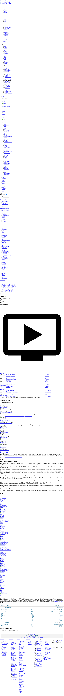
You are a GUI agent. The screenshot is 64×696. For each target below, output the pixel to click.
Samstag (5, 11)
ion (4, 160)
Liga (2, 196)
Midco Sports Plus (7, 163)
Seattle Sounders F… (8, 91)
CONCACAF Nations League (5, 420)
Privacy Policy (6, 632)
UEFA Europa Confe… (7, 27)
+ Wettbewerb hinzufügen (6, 210)
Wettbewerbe (2, 208)
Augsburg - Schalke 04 (9, 386)
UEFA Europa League (5, 218)
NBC (5, 127)
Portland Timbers (7, 88)
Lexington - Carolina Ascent (10, 394)
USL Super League (48, 390)
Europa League (6, 25)
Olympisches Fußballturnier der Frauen (6, 423)
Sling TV (29, 640)
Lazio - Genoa (8, 387)
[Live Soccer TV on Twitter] (38, 665)
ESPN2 (5, 129)
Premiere (5, 167)
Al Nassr (5, 63)
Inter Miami (13, 653)
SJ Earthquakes (13, 669)
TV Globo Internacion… (21, 660)
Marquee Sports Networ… (8, 161)
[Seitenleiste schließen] (0, 293)
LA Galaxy (7, 90)
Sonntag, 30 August (3, 385)
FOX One (5, 158)
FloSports (5, 157)
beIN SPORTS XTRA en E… (8, 151)
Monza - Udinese (8, 381)
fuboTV (5, 137)
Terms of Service (12, 632)
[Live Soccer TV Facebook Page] (38, 663)
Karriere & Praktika (48, 645)
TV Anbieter (28, 639)
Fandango (5, 156)
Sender (3, 96)
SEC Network (6, 168)
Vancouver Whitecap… (8, 81)
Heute (5, 9)
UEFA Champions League (6, 215)
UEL (3, 180)
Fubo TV (29, 641)
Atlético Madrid (6, 54)
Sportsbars (46, 647)
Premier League (6, 28)
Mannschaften (4, 42)
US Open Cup (6, 20)
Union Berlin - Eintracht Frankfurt (11, 379)
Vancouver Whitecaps (13, 666)
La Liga (5, 29)
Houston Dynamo (7, 82)
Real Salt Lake (7, 87)
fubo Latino (4, 263)
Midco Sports (6, 162)
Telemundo (6, 141)
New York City (13, 657)
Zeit (4, 196)
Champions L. (4, 179)
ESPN (3, 231)
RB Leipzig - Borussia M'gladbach (11, 378)
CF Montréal (7, 78)
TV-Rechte (2, 301)
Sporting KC (14, 679)
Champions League (5, 643)
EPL (3, 185)
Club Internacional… (8, 68)
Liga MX (5, 39)
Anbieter (46, 646)
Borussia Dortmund (7, 60)
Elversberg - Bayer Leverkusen (10, 376)
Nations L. (3, 181)
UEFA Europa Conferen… (4, 646)
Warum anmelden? (16, 630)
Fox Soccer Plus (6, 130)
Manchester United (13, 643)
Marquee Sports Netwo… (21, 682)
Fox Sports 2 (6, 133)
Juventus (12, 646)
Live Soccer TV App (48, 641)
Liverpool (5, 48)
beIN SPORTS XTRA (7, 150)
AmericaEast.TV (4, 253)
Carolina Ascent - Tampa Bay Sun (11, 383)
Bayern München (13, 648)
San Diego (13, 675)
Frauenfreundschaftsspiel (4, 437)
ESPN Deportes (6, 131)
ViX (4, 171)
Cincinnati (12, 656)
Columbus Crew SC (8, 79)
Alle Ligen (3, 41)
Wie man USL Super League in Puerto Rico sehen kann (13, 457)
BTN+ (5, 152)
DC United (6, 76)
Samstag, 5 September (3, 391)
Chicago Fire (7, 69)
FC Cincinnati (7, 72)
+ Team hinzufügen (5, 201)
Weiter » (1, 372)
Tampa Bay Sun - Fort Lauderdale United (12, 396)
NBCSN (5, 140)
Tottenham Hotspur (7, 50)
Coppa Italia (6, 35)
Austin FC (6, 92)
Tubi (3, 274)
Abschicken (11, 630)
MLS (3, 640)
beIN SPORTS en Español (6, 240)
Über (1, 302)
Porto (5, 59)
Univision (5, 144)
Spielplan (1, 300)
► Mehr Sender (2, 280)
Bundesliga (4, 188)
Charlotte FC (7, 71)
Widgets (46, 642)
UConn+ (5, 170)
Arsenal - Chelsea (39, 661)
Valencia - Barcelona (40, 660)
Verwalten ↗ (7, 199)
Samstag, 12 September (3, 395)
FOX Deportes (6, 143)
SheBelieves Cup (3, 442)
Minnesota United (14, 674)
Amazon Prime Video (5, 252)
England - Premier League (4, 427)
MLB (46, 654)
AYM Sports (6, 149)
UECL (3, 182)
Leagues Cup (6, 38)
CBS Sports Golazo (7, 153)
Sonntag (5, 12)
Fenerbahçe (6, 62)
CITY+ (5, 154)
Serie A (3, 187)
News (3, 177)
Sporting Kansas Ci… (8, 93)
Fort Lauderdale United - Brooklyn (11, 374)
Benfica (5, 58)
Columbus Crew (14, 665)
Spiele (3, 6)
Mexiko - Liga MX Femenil (4, 450)
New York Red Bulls (8, 73)
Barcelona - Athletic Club (37, 640)
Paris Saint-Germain (7, 61)
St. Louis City (13, 671)
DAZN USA (6, 139)
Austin (13, 678)
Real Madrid (6, 53)
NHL (50, 653)
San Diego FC (7, 89)
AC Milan (5, 56)
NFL (47, 653)
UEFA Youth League (3, 445)
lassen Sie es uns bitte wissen (58, 601)
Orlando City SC (7, 74)
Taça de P (3, 190)
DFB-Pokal (6, 34)
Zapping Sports (6, 174)
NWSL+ (5, 166)
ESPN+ (3, 237)
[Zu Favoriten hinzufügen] (1, 299)
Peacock (5, 146)
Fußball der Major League (8, 19)
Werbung (46, 643)
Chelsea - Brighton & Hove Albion (38, 645)
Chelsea (5, 47)
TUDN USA (4, 242)
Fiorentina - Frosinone (9, 380)
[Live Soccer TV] (3, 0)
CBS (5, 126)
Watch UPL (6, 172)
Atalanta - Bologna (8, 388)
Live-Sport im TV (47, 652)
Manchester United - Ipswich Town (37, 649)
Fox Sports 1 (4, 236)
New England (13, 655)
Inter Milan (5, 55)
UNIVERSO (4, 247)
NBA (46, 653)
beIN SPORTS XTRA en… (21, 671)
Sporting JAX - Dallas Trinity (10, 384)
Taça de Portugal (6, 33)
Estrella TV (6, 155)
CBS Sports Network (7, 128)
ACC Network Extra (7, 147)
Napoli (5, 57)
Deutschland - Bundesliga (4, 432)
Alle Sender (4, 175)
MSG (3, 269)
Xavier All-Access (7, 173)
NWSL (5, 21)
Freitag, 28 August (3, 373)
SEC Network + (6, 169)
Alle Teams (4, 94)
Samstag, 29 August (3, 375)
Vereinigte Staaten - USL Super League (6, 452)
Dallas (12, 670)
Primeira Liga (6, 32)
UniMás (5, 145)
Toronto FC (7, 75)
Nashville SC (13, 652)
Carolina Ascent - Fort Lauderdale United (12, 392)
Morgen (5, 10)
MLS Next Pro (6, 164)
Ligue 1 (5, 31)
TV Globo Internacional (5, 246)
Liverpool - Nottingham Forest (37, 644)
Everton (5, 51)
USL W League (47, 374)
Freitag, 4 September (3, 389)
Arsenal (5, 46)
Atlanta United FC (8, 77)
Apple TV (5, 134)
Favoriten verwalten (4, 197)
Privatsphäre (47, 644)
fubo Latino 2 (4, 264)
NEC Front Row (6, 165)
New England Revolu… (8, 70)
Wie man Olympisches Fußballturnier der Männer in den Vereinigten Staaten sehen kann (18, 416)
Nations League (6, 26)
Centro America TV (5, 258)
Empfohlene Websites (48, 648)
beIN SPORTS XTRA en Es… (7, 255)
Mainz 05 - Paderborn (9, 377)
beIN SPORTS (6, 125)
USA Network (6, 138)
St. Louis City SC (7, 85)
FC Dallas (6, 84)
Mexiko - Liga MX (3, 447)
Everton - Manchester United (37, 659)
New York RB (13, 658)
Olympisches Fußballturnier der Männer (6, 412)
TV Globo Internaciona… (8, 142)
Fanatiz (5, 124)
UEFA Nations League (5, 219)
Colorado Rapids (7, 86)
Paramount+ (6, 135)
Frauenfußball (4, 178)
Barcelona (5, 52)
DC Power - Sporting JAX (10, 390)
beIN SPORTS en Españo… (8, 136)
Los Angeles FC (13, 668)
